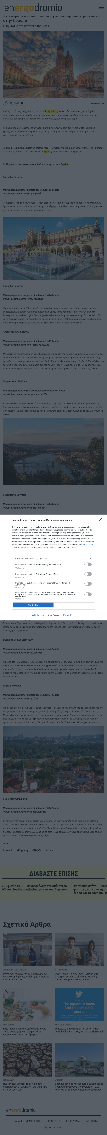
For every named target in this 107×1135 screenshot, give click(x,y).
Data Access (53, 615)
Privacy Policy (69, 615)
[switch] (88, 564)
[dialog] (53, 567)
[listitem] (53, 558)
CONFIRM (33, 605)
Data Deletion (38, 615)
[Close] (101, 520)
